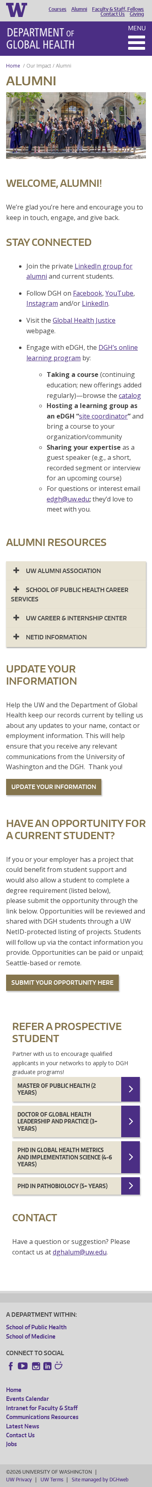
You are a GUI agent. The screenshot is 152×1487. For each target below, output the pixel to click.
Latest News (22, 1426)
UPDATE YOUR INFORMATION (53, 786)
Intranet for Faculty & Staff (41, 1408)
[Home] (40, 38)
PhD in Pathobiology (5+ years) (62, 1185)
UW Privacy (19, 1479)
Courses (57, 9)
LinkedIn (95, 303)
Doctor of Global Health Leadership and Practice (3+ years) (57, 1121)
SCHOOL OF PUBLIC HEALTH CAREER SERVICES (69, 594)
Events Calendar (27, 1398)
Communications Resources (42, 1416)
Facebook (87, 293)
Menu (137, 28)
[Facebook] (11, 1366)
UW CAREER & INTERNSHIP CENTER (76, 618)
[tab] (76, 570)
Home (13, 65)
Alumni (79, 9)
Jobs (11, 1443)
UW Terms (52, 1479)
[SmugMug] (59, 1366)
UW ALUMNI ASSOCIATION (63, 570)
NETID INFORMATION (56, 637)
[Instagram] (36, 1366)
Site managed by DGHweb (100, 1479)
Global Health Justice (84, 320)
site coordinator (103, 416)
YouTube (119, 293)
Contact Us (113, 14)
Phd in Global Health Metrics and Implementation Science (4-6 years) (64, 1157)
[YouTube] (23, 1366)
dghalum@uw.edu (80, 1252)
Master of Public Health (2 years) (56, 1089)
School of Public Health (36, 1327)
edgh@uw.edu (68, 499)
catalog (130, 395)
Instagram (42, 303)
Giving (137, 14)
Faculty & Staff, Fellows (118, 9)
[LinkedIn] (47, 1366)
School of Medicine (31, 1336)
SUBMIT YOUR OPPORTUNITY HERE (62, 982)
